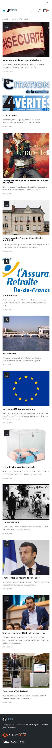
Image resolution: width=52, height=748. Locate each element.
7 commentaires (7, 251)
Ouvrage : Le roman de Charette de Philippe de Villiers (25, 181)
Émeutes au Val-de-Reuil (15, 691)
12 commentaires (8, 647)
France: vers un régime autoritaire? (21, 577)
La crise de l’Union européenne (19, 408)
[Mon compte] (34, 10)
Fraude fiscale (10, 295)
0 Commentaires (7, 126)
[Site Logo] (12, 10)
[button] (5, 10)
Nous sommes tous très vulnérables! (22, 59)
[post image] (26, 39)
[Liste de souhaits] (39, 10)
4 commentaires (7, 702)
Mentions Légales (32, 725)
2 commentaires (7, 478)
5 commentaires (7, 364)
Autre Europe (9, 353)
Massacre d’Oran (11, 522)
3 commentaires (7, 71)
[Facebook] (47, 2)
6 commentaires (7, 533)
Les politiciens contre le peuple (19, 467)
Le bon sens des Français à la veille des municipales (23, 239)
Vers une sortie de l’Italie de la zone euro (24, 633)
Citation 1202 (10, 115)
